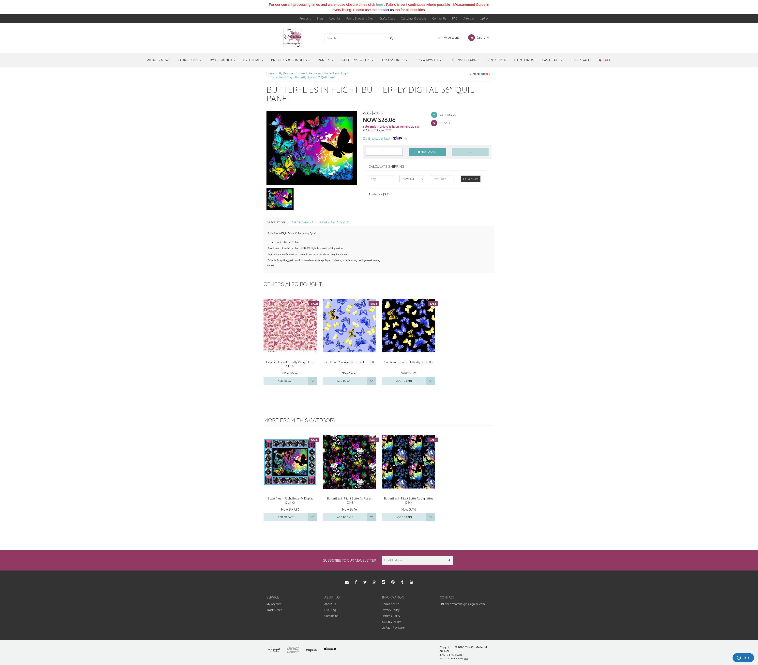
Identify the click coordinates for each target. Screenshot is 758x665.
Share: (473, 73)
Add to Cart (428, 151)
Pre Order (497, 60)
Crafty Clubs (387, 18)
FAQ (455, 18)
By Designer (221, 60)
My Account (451, 37)
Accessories (394, 60)
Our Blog (330, 610)
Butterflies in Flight (336, 73)
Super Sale (580, 60)
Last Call (551, 60)
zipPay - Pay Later (393, 627)
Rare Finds (524, 60)
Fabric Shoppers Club (359, 18)
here (379, 5)
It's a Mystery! (429, 60)
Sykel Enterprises (309, 73)
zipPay (484, 18)
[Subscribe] (448, 560)
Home (270, 73)
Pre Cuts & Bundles (289, 60)
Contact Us (439, 18)
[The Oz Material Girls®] (292, 37)
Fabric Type (189, 60)
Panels (324, 60)
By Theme (252, 60)
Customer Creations (413, 18)
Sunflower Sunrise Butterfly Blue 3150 (349, 362)
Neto (466, 658)
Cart (480, 37)
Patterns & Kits (356, 60)
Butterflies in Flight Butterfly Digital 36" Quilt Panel (303, 77)
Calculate (472, 179)
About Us (335, 18)
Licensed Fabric (465, 60)
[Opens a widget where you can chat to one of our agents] (743, 658)
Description (276, 222)
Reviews (326, 222)
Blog (320, 18)
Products (305, 18)
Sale (607, 60)
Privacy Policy (391, 610)
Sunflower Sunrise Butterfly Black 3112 (408, 362)
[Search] (391, 38)
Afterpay (468, 18)
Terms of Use (390, 604)
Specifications (302, 222)
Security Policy (391, 621)
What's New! (158, 60)
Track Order (274, 610)
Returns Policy (391, 615)
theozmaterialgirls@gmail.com (465, 604)
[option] (311, 148)
